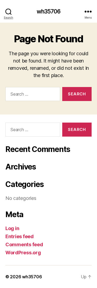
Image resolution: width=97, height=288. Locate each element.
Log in (12, 228)
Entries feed (19, 236)
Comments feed (24, 244)
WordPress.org (23, 252)
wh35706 (49, 11)
